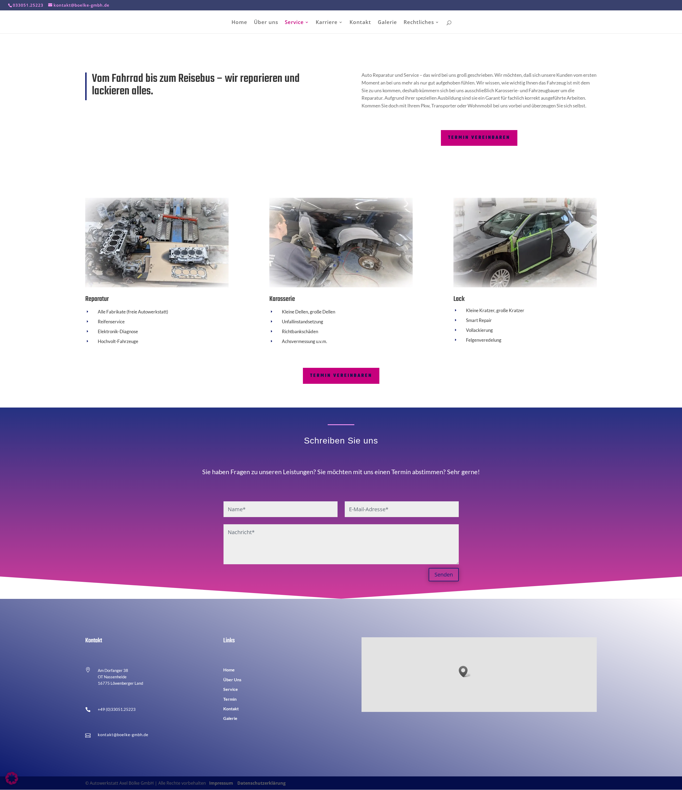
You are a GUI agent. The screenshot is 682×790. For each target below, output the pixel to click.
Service (294, 23)
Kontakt (360, 23)
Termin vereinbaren (479, 137)
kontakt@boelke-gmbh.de (123, 734)
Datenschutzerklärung (261, 783)
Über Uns (232, 679)
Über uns (266, 23)
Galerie (387, 23)
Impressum (221, 783)
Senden (444, 574)
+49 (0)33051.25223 (117, 709)
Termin (230, 699)
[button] (465, 671)
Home (239, 23)
